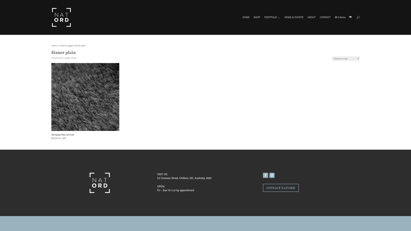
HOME (245, 18)
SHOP (257, 18)
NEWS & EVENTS (293, 18)
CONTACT (325, 18)
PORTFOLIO (270, 18)
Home (54, 46)
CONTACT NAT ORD (281, 188)
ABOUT (312, 18)
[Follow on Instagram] (272, 175)
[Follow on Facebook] (265, 175)
